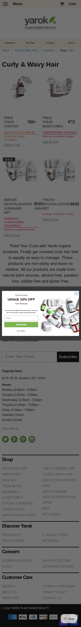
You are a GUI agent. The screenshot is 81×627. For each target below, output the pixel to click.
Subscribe (21, 324)
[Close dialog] (76, 293)
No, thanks (21, 331)
